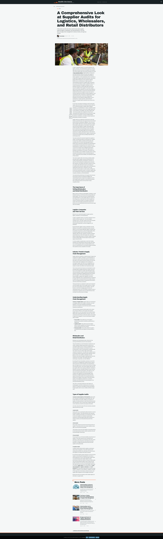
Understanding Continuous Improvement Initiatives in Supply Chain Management (86, 486)
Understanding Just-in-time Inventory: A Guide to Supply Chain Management (86, 508)
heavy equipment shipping (78, 72)
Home (54, 6)
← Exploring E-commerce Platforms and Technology (81, 530)
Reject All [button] (97, 537)
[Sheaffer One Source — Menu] (161, 2)
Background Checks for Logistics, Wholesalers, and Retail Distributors (85, 518)
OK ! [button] (86, 537)
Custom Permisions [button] (91, 537)
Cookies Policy (83, 537)
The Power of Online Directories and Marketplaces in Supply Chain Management (87, 497)
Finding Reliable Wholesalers (60, 6)
